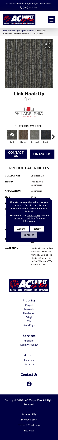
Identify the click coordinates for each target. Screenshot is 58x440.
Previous (4, 135)
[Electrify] (46, 134)
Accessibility (29, 413)
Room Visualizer (29, 344)
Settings (29, 235)
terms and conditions (24, 218)
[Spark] (12, 134)
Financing (42, 154)
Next (53, 135)
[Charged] (23, 134)
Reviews (29, 363)
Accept (21, 229)
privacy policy (33, 215)
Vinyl (29, 317)
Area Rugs (29, 325)
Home (6, 30)
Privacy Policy (29, 419)
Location (29, 359)
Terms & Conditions (29, 424)
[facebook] (29, 383)
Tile (29, 321)
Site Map (29, 430)
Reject (37, 229)
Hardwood (29, 313)
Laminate (29, 309)
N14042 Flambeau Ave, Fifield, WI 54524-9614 (29, 3)
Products (30, 30)
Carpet (22, 30)
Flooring (14, 30)
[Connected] (34, 134)
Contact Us (16, 154)
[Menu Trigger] (51, 19)
